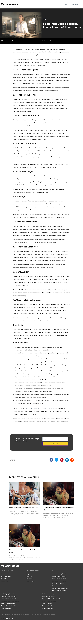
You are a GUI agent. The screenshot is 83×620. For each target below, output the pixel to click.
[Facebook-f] (1, 618)
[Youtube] (7, 618)
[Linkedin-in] (10, 618)
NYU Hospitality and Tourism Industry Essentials (39, 408)
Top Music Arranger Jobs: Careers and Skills (23, 508)
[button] (51, 460)
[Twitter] (12, 618)
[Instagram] (4, 618)
